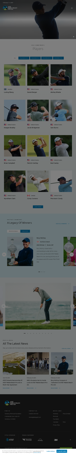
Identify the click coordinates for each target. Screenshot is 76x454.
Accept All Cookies (61, 451)
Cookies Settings (51, 451)
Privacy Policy (37, 452)
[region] (38, 451)
